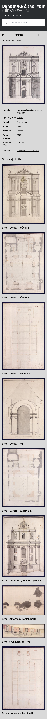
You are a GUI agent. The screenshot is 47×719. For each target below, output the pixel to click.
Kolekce (17, 15)
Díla (4, 15)
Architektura (22, 122)
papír (19, 126)
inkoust (20, 131)
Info (9, 15)
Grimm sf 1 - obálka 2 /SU (28, 151)
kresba (20, 118)
